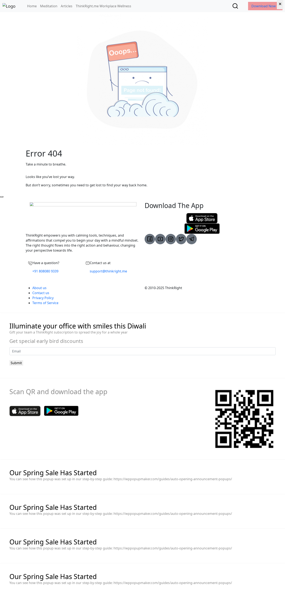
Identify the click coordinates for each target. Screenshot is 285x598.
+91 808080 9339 (45, 271)
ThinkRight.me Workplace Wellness (103, 6)
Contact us (40, 293)
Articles (66, 6)
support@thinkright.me (108, 271)
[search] (235, 6)
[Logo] (9, 6)
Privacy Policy (43, 298)
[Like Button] (1, 196)
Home (32, 6)
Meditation (48, 6)
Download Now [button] (264, 6)
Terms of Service (45, 303)
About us (39, 288)
